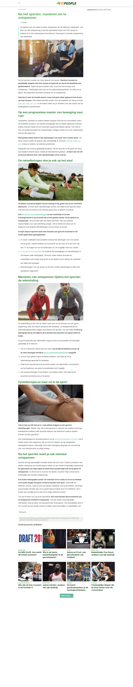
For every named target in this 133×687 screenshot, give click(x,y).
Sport (69, 550)
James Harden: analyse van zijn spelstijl (54, 586)
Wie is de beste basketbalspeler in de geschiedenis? (53, 554)
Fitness (94, 583)
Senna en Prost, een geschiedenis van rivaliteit (76, 554)
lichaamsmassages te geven (66, 439)
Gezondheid (22, 9)
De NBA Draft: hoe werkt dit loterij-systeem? (30, 553)
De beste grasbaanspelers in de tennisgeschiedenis (77, 587)
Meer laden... (66, 596)
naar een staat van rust (27, 103)
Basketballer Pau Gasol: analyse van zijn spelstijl (102, 553)
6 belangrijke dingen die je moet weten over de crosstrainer (102, 587)
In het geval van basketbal (31, 251)
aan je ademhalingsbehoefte (56, 353)
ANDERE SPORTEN (24, 583)
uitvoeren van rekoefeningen (34, 214)
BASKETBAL (22, 550)
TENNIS (69, 583)
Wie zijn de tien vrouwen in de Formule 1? (29, 586)
